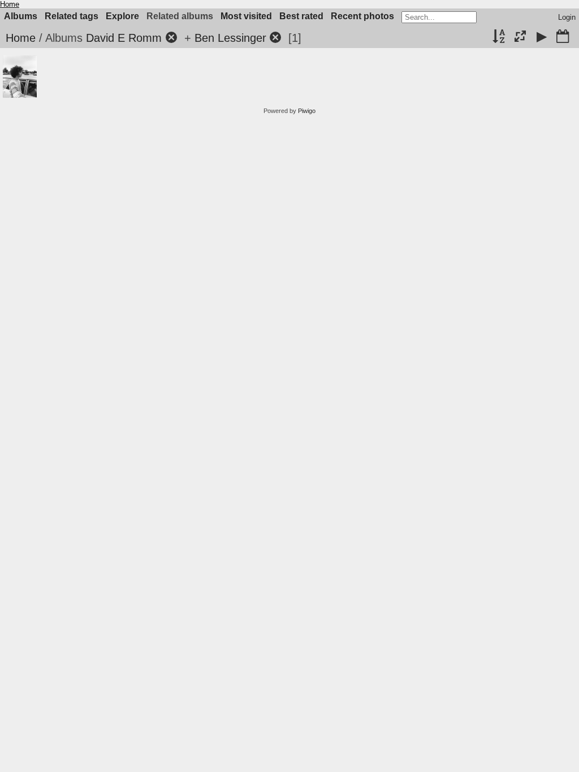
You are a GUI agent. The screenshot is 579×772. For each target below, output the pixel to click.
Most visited (246, 16)
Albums (20, 16)
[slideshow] (541, 37)
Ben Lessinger (230, 38)
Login (567, 17)
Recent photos (362, 16)
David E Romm (124, 38)
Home (9, 4)
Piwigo (307, 110)
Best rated (301, 16)
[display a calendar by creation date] (562, 37)
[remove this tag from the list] (171, 38)
